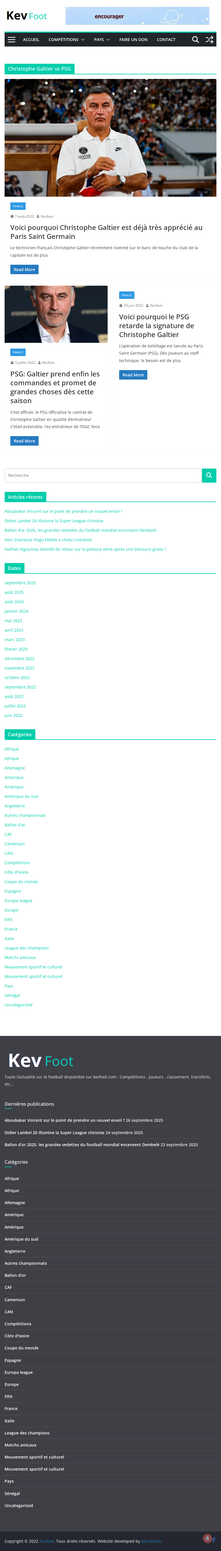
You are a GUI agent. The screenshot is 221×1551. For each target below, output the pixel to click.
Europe (11, 910)
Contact (166, 39)
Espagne (13, 891)
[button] (82, 40)
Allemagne (15, 768)
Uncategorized (19, 1004)
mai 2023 (13, 620)
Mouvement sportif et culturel (33, 967)
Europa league (19, 900)
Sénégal (12, 995)
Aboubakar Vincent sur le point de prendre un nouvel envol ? (63, 511)
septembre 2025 (20, 582)
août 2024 (14, 601)
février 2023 (16, 649)
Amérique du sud (21, 796)
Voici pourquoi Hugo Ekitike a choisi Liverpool (48, 539)
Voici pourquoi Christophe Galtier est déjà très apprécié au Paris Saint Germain (106, 232)
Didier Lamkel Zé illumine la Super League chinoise (54, 520)
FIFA (8, 919)
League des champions (27, 948)
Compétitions (64, 39)
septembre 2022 (20, 687)
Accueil (31, 39)
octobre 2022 (17, 677)
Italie (9, 938)
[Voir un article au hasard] (209, 40)
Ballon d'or (15, 824)
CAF (8, 834)
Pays (99, 39)
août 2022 (14, 696)
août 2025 (14, 592)
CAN (9, 853)
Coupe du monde (21, 881)
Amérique (14, 777)
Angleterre (15, 806)
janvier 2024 (16, 611)
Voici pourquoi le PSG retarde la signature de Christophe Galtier (156, 325)
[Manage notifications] (207, 1538)
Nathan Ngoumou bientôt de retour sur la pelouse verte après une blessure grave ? (85, 549)
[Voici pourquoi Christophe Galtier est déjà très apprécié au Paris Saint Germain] (110, 137)
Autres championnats (25, 815)
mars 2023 (15, 639)
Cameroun (15, 843)
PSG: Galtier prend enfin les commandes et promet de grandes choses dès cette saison (55, 387)
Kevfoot (47, 216)
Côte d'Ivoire (16, 872)
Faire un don (133, 39)
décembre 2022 (20, 658)
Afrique (12, 749)
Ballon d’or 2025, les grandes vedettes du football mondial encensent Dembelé (81, 530)
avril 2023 (14, 630)
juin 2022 (13, 715)
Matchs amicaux (20, 957)
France (18, 206)
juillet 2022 (15, 706)
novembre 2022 (20, 668)
